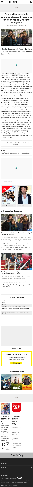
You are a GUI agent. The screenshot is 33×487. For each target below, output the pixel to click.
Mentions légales (4, 485)
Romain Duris (21, 205)
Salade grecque (8, 152)
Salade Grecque (16, 74)
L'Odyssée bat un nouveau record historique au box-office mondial (15, 309)
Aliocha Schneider (5, 153)
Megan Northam (13, 153)
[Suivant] (31, 194)
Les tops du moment (6, 471)
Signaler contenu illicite (14, 485)
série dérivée (16, 152)
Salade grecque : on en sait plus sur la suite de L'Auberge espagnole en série (15, 272)
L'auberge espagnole (7, 205)
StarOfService (4, 482)
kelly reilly (20, 153)
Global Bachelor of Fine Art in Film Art (21, 480)
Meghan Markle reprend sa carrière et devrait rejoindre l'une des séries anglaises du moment (15, 305)
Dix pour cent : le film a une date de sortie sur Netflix (15, 301)
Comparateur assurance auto (7, 480)
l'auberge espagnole (24, 152)
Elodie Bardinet (22, 25)
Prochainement (5, 460)
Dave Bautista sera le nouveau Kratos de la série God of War (15, 312)
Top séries (4, 463)
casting (2, 152)
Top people (4, 467)
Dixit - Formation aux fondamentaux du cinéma (17, 482)
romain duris (26, 153)
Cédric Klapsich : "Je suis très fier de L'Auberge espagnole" (16, 143)
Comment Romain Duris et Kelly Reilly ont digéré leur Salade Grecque (16, 233)
